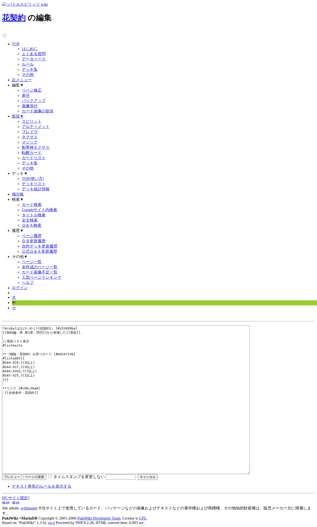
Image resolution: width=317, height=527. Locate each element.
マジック (30, 142)
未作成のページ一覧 (39, 267)
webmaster (29, 508)
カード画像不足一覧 (39, 272)
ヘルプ (28, 282)
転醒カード (32, 153)
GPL (143, 518)
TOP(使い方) (33, 178)
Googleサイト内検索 (39, 210)
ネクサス (30, 137)
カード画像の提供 (37, 111)
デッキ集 (30, 69)
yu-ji (51, 523)
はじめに (30, 49)
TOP (16, 44)
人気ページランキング (41, 277)
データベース (34, 59)
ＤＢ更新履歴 (34, 241)
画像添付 (30, 106)
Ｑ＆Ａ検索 (31, 225)
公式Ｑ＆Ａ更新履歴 (39, 251)
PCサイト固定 (15, 498)
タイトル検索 (34, 215)
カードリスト (34, 158)
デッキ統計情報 (36, 189)
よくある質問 (34, 54)
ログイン (20, 288)
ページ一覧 (32, 262)
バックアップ (34, 101)
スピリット (32, 121)
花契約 (14, 17)
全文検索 (30, 220)
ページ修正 (32, 90)
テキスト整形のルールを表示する (41, 486)
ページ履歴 (32, 236)
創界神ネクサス (36, 147)
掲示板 (18, 194)
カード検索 (32, 204)
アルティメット (36, 127)
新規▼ (18, 116)
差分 (26, 95)
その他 (28, 75)
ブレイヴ (30, 132)
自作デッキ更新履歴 (39, 246)
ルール (28, 64)
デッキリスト (34, 184)
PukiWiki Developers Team (98, 518)
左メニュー (22, 80)
